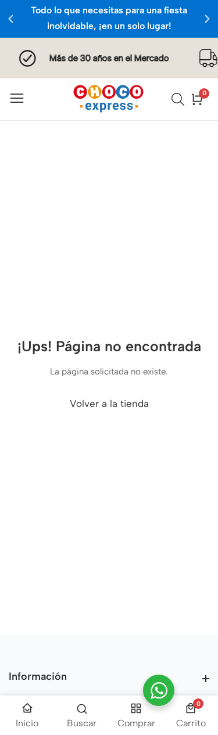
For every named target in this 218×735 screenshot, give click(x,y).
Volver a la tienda (109, 403)
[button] (207, 18)
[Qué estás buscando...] (179, 99)
